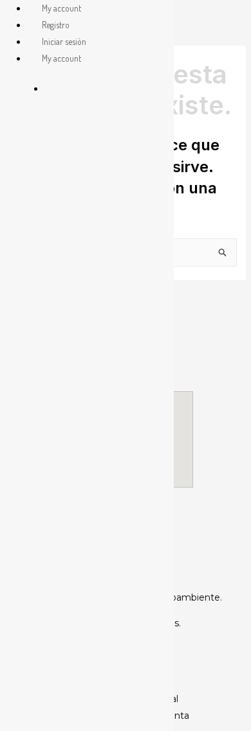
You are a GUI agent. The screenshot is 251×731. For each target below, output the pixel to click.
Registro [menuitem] (56, 24)
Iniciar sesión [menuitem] (64, 41)
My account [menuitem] (61, 8)
